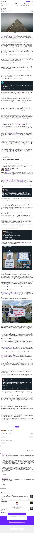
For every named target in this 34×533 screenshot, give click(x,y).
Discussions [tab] (7, 492)
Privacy (16, 526)
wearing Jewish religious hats (18, 297)
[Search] (32, 493)
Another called (16, 293)
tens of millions (19, 353)
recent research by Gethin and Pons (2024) (8, 355)
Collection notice (22, 526)
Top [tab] (1, 492)
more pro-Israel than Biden (26, 49)
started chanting (5, 176)
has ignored (6, 127)
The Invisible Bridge (12, 347)
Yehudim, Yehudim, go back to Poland (7, 293)
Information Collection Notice (17, 516)
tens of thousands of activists (24, 359)
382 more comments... (3, 488)
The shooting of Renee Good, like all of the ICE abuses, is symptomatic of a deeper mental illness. (14, 497)
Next (30, 436)
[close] (25, 502)
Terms (19, 526)
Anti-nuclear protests (20, 93)
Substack (12, 531)
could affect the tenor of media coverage (17, 47)
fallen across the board (26, 123)
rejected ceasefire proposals (8, 173)
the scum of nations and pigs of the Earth (19, 182)
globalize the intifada (24, 181)
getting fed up (13, 130)
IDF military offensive (20, 117)
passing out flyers (23, 242)
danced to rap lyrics (20, 180)
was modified (5, 179)
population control (4, 94)
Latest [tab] (4, 492)
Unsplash (21, 32)
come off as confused (4, 284)
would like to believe (14, 58)
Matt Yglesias (16, 151)
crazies (20, 346)
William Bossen (16, 32)
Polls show (7, 365)
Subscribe (27, 1)
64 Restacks (11, 430)
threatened (25, 297)
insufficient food (28, 115)
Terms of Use (21, 515)
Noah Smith (4, 8)
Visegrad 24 (18, 323)
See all (2, 512)
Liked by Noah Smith (5, 454)
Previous (4, 436)
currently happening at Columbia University (8, 36)
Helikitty (3, 477)
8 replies (4, 484)
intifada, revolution (14, 181)
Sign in (31, 1)
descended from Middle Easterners (6, 296)
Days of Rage (16, 94)
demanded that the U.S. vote (12, 128)
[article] (17, 497)
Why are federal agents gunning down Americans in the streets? (13, 495)
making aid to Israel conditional (16, 124)
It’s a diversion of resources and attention (14, 133)
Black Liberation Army (9, 346)
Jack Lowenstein (4, 453)
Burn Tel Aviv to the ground (8, 180)
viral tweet (16, 185)
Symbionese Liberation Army (27, 345)
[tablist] (4, 443)
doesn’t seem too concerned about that (19, 110)
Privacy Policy (23, 516)
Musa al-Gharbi (9, 151)
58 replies (4, 474)
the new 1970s (24, 340)
